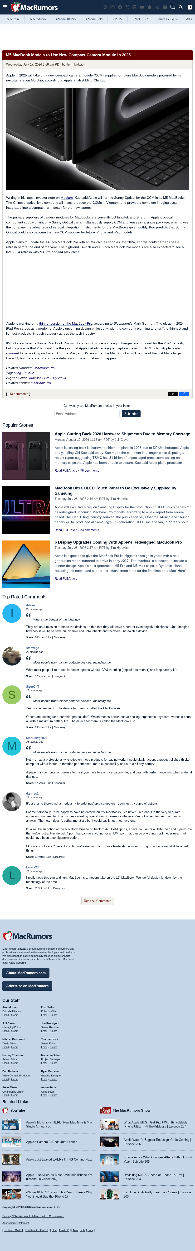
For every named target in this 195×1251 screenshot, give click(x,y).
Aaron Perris (49, 1087)
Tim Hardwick (75, 64)
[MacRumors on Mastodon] (134, 7)
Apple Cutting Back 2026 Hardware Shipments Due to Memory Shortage (122, 434)
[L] (11, 884)
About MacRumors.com (26, 973)
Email (5, 1015)
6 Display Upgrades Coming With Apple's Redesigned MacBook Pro (118, 542)
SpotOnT (32, 686)
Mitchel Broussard (13, 1039)
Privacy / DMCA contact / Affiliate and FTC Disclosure (33, 1216)
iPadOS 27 (140, 19)
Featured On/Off (13, 1230)
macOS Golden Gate (172, 19)
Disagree (59, 637)
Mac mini (13, 19)
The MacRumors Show (132, 1110)
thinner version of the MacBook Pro (65, 323)
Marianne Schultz (52, 1055)
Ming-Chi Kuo (24, 373)
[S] (11, 703)
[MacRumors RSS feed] (157, 7)
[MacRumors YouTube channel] (142, 7)
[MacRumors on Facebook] (120, 7)
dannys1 (32, 793)
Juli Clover (122, 439)
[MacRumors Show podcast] (104, 7)
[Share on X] (173, 394)
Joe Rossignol (50, 1023)
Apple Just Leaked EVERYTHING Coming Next (59, 1159)
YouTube (17, 1110)
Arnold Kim (9, 1007)
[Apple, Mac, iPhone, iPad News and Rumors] (34, 12)
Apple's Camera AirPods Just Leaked (51, 1142)
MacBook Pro (44, 368)
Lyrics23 (32, 867)
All (189, 19)
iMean (30, 605)
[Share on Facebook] (184, 394)
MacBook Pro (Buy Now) (47, 378)
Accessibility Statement (15, 1223)
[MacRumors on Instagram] (112, 7)
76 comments (89, 470)
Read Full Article (66, 470)
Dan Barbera (10, 1071)
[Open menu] (5, 7)
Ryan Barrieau (50, 1071)
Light (82, 1230)
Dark (90, 1230)
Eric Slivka (47, 1007)
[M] (11, 754)
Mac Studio (38, 19)
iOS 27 (117, 19)
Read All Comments (97, 901)
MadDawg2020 (36, 738)
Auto (75, 1230)
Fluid (54, 1230)
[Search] (182, 7)
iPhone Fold (94, 19)
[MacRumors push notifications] (149, 7)
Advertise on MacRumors (27, 986)
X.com (14, 1015)
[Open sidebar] (190, 7)
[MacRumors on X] (127, 7)
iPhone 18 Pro (66, 19)
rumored (12, 353)
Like (49, 637)
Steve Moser (10, 1087)
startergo (32, 648)
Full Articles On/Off (37, 1230)
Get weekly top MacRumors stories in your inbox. (97, 406)
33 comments (89, 530)
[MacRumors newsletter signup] (164, 7)
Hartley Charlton (12, 1055)
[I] (11, 622)
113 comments (18, 394)
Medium (67, 197)
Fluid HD (64, 1230)
